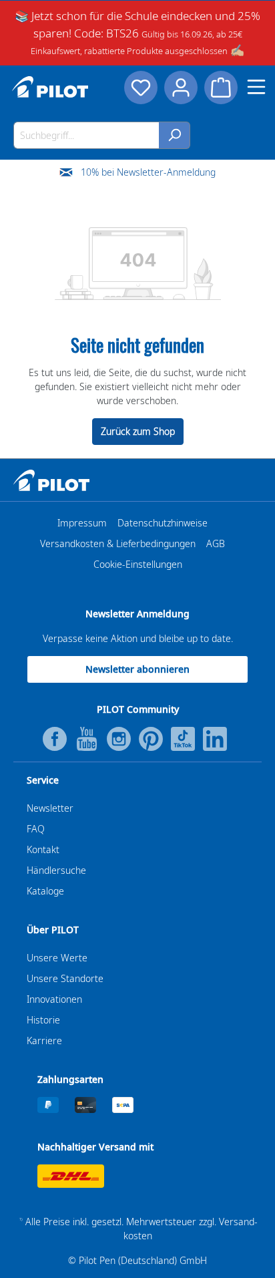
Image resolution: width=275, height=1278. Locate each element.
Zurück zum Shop (138, 431)
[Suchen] (174, 135)
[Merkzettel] (141, 87)
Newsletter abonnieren (137, 669)
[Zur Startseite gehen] (50, 87)
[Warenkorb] (221, 87)
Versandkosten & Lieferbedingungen (118, 543)
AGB (215, 543)
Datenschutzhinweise (162, 522)
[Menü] (256, 87)
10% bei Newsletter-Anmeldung (148, 172)
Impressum (82, 522)
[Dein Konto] (181, 87)
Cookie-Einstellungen (137, 564)
